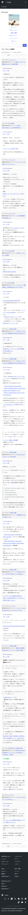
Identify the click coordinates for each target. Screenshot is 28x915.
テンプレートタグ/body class (10, 148)
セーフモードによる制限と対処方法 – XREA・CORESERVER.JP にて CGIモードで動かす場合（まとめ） (14, 598)
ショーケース (18, 856)
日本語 (6, 895)
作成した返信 (14, 32)
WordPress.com (6, 881)
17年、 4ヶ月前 (6, 805)
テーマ (16, 859)
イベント (17, 871)
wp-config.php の (13, 404)
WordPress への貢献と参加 (15, 748)
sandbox (5, 789)
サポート (3, 871)
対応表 (12, 482)
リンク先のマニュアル (17, 228)
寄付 (16, 874)
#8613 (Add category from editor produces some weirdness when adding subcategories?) (13, 543)
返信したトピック (14, 35)
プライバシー (4, 864)
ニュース (3, 859)
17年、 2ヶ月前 (6, 170)
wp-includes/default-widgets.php (11, 300)
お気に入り (13, 41)
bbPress (4, 886)
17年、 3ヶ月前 (6, 764)
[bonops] (14, 20)
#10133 (5, 410)
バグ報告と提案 (12, 329)
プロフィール (14, 27)
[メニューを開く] (25, 2)
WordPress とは (5, 856)
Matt (3, 883)
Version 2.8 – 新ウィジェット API (12, 316)
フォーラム (3, 6)
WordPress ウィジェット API (10, 323)
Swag (17, 876)
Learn (2, 868)
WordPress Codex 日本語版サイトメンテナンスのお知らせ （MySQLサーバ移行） (13, 752)
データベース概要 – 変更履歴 (10, 440)
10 (22, 55)
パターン (17, 864)
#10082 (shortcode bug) (9, 271)
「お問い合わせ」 (7, 697)
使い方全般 (11, 123)
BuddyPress (5, 888)
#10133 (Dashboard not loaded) (12, 386)
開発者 (3, 874)
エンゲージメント (14, 38)
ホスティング (4, 861)
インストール (11, 59)
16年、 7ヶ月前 (6, 70)
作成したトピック (14, 30)
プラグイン (11, 795)
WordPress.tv (5, 876)
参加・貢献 (17, 868)
